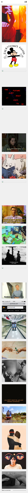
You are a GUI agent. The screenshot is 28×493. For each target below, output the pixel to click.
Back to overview (6, 490)
